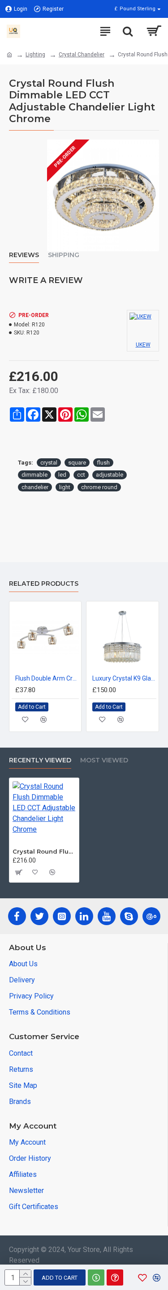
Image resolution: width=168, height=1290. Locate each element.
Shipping (63, 255)
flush (103, 462)
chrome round (99, 487)
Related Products (43, 584)
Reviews (24, 255)
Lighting (35, 54)
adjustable (109, 474)
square (77, 462)
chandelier (35, 487)
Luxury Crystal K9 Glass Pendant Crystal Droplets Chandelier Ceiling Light (124, 678)
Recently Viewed (40, 760)
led (62, 474)
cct (81, 474)
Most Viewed (104, 760)
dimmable (34, 474)
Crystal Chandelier (81, 54)
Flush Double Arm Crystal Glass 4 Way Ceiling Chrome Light (47, 678)
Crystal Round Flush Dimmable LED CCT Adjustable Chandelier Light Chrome (44, 851)
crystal (48, 462)
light (64, 487)
